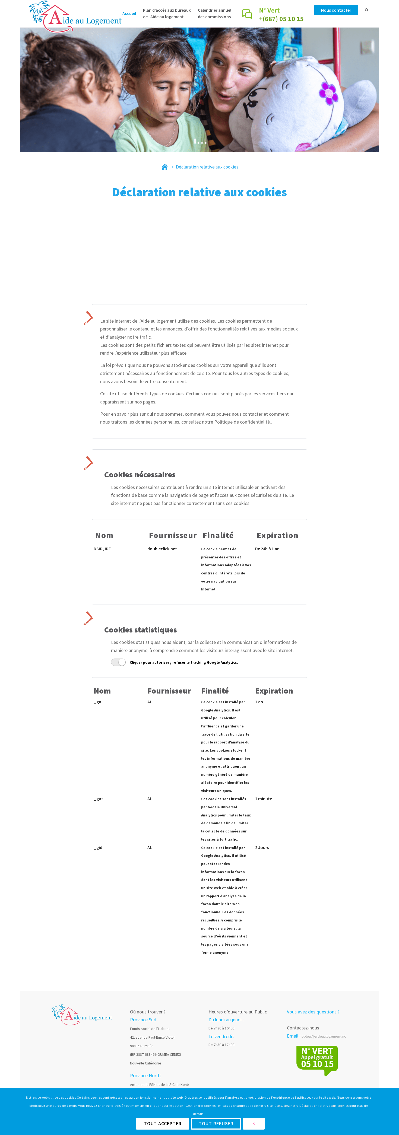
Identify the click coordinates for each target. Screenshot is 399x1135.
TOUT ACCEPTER (163, 1123)
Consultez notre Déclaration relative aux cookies (311, 1106)
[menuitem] (129, 20)
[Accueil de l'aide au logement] (82, 1014)
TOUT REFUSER (216, 1123)
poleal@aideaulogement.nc (324, 1036)
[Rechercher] (367, 20)
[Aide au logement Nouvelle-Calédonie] (74, 23)
